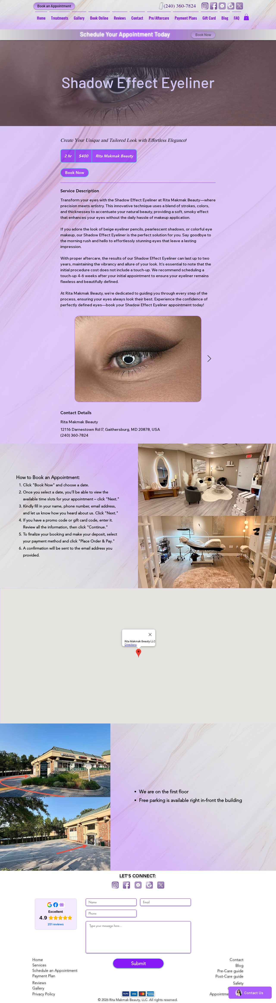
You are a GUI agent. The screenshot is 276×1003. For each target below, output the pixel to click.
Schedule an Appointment (54, 970)
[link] (74, 172)
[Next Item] (209, 359)
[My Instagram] (205, 5)
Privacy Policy (43, 994)
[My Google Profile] (230, 5)
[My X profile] (239, 5)
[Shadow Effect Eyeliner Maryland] (138, 359)
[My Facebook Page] (213, 5)
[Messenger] (222, 5)
